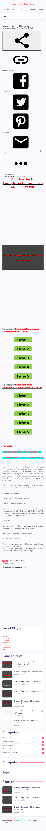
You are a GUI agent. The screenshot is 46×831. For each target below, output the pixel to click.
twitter (14, 10)
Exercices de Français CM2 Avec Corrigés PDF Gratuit (29, 712)
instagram (23, 10)
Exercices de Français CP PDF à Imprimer (25, 722)
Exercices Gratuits (23, 4)
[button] (21, 41)
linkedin (5, 640)
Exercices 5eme (23, 745)
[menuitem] (21, 111)
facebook (5, 10)
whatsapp (6, 647)
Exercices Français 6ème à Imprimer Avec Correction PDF (27, 663)
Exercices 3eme (23, 738)
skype (41, 10)
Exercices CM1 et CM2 (17, 561)
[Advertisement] (23, 217)
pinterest (33, 10)
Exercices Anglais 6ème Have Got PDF (28, 681)
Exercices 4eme (23, 742)
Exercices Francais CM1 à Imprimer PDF (28, 691)
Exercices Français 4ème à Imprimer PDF (29, 671)
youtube (5, 645)
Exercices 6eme (23, 749)
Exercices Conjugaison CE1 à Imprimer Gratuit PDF (27, 702)
